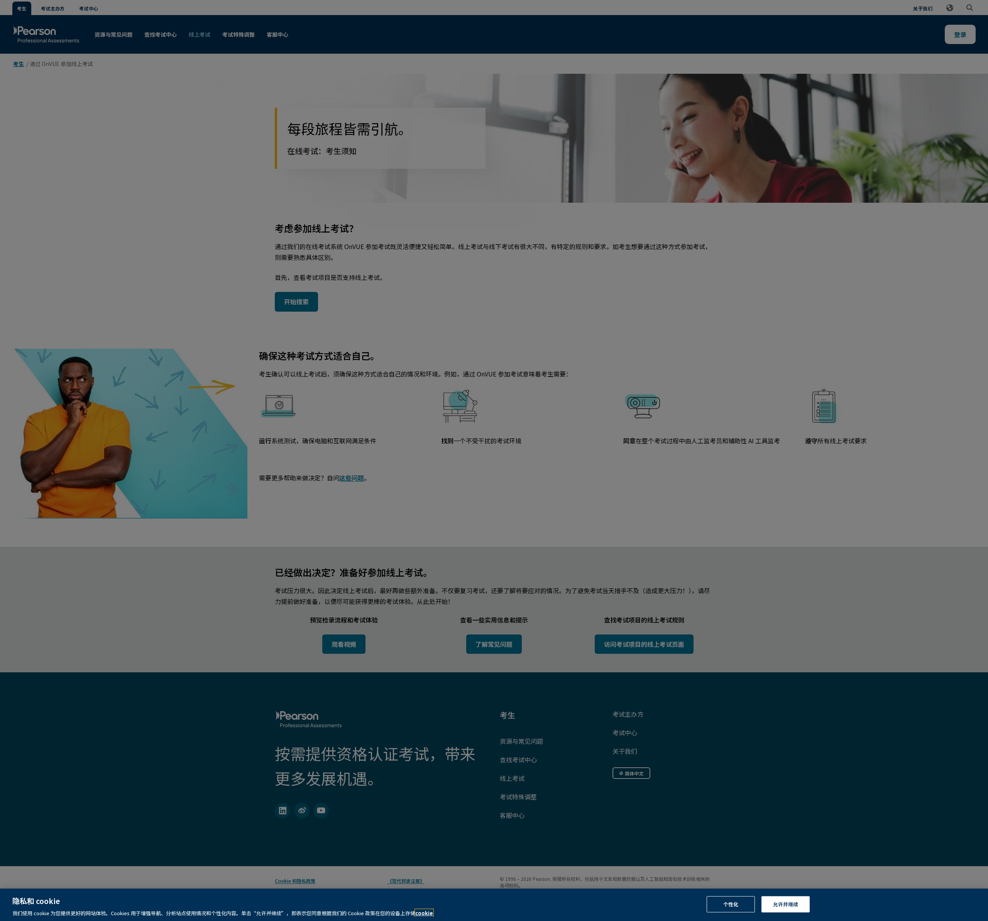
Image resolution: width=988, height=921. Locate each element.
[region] (494, 905)
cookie (424, 913)
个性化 (730, 903)
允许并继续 (786, 903)
